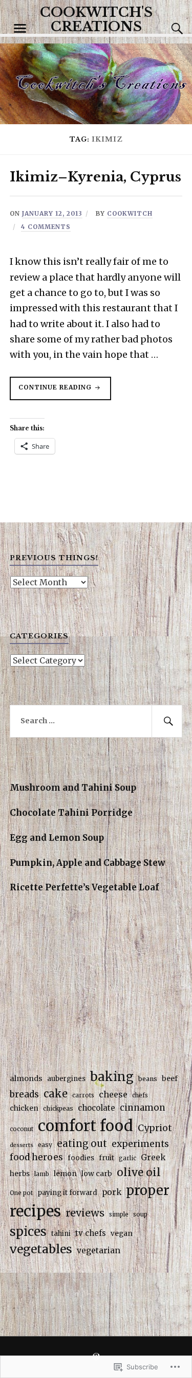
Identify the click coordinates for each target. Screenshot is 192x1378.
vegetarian (98, 1250)
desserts (21, 1145)
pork (111, 1192)
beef (170, 1078)
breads (24, 1094)
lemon (65, 1173)
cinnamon (142, 1107)
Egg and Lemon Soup (57, 837)
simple (119, 1214)
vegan (122, 1233)
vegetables (41, 1249)
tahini (61, 1233)
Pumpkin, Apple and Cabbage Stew (87, 862)
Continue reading (52, 391)
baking (112, 1076)
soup (140, 1214)
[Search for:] (96, 721)
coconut (21, 1129)
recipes (35, 1211)
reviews (85, 1212)
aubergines (66, 1078)
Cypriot (155, 1128)
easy (45, 1145)
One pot (21, 1193)
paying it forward (67, 1192)
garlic (127, 1158)
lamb (41, 1174)
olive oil (139, 1172)
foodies (81, 1158)
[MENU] (20, 28)
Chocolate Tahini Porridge (71, 812)
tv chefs (90, 1233)
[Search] (167, 28)
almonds (26, 1078)
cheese (113, 1094)
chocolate (96, 1108)
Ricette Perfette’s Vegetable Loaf (84, 887)
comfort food (85, 1125)
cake (56, 1093)
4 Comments (46, 227)
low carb (96, 1173)
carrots (83, 1095)
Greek (153, 1157)
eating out (82, 1144)
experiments (140, 1144)
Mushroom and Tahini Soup (73, 787)
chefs (140, 1095)
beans (147, 1079)
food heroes (36, 1157)
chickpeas (58, 1108)
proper (147, 1190)
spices (28, 1231)
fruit (106, 1158)
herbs (20, 1173)
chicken (24, 1108)
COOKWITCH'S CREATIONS (96, 19)
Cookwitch (130, 213)
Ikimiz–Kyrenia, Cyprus (95, 177)
